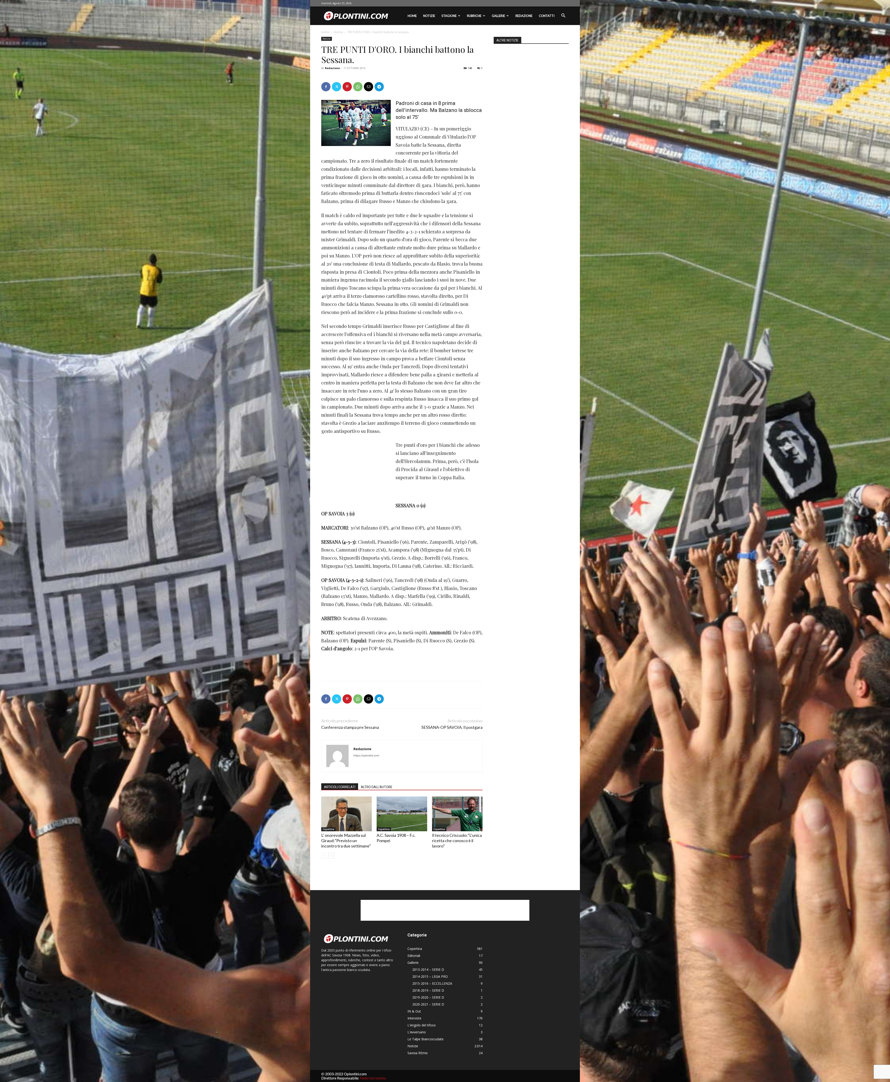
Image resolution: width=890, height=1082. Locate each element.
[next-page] (331, 856)
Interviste (414, 1018)
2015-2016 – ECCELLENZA (432, 983)
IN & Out (414, 1011)
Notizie (429, 16)
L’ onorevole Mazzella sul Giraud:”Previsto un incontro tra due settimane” (346, 840)
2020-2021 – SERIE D (428, 1004)
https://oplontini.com (366, 755)
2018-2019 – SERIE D (428, 990)
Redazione (523, 16)
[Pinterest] (347, 86)
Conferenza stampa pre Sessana (350, 727)
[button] (563, 16)
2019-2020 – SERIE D (428, 997)
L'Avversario (416, 1032)
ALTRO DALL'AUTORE (376, 787)
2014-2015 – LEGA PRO (430, 976)
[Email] (368, 86)
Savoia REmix (417, 1053)
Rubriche (474, 16)
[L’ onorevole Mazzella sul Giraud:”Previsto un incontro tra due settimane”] (346, 813)
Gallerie (498, 16)
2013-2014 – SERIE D (428, 969)
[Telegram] (379, 86)
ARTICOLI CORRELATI (339, 787)
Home (412, 16)
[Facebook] (326, 86)
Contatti (546, 16)
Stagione (449, 16)
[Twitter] (336, 86)
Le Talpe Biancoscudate (425, 1039)
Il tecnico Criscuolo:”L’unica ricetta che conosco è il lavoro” (457, 840)
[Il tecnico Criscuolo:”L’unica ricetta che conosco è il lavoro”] (457, 813)
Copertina (328, 829)
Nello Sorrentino (373, 1078)
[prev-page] (324, 856)
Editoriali (413, 955)
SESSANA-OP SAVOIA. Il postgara (452, 727)
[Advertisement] (356, 472)
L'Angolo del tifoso (421, 1025)
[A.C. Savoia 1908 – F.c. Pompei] (402, 813)
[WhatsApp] (357, 86)
